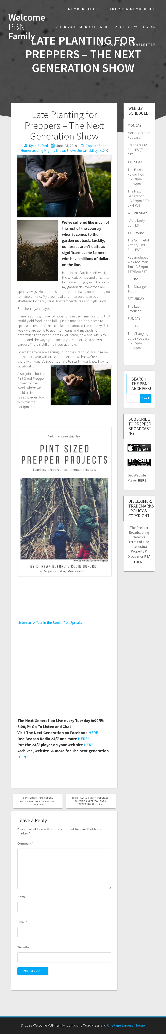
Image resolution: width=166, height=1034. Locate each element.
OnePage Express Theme (126, 1025)
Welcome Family (26, 27)
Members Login (84, 9)
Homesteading (32, 150)
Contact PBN (112, 45)
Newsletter (143, 45)
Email (22, 922)
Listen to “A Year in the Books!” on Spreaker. (50, 622)
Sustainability (87, 150)
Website (23, 947)
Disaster (91, 145)
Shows (72, 150)
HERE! (93, 732)
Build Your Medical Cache (82, 27)
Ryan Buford (38, 145)
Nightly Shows (55, 150)
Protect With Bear (135, 27)
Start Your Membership (130, 9)
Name (22, 897)
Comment (25, 843)
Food (102, 145)
